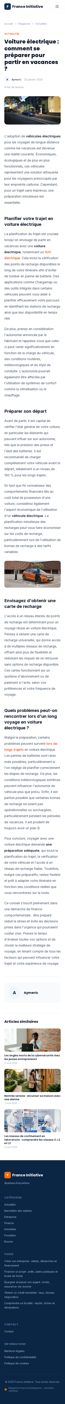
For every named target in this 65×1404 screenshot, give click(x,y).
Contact (9, 1331)
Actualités (41, 23)
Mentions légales (14, 1351)
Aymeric (16, 79)
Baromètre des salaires (18, 1210)
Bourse (8, 1241)
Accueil (8, 23)
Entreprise (10, 1216)
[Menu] (57, 6)
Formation (10, 1235)
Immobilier (10, 1229)
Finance (9, 1223)
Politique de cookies (16, 1363)
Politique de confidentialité (20, 1357)
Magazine (24, 23)
